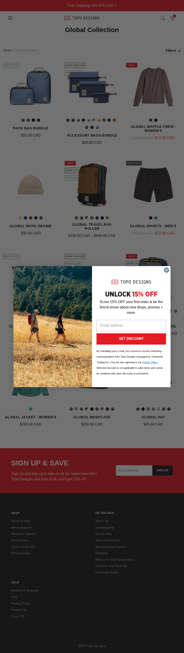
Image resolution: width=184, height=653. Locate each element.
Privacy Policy (150, 362)
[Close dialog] (166, 270)
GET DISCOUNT (131, 339)
